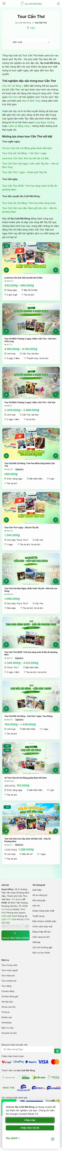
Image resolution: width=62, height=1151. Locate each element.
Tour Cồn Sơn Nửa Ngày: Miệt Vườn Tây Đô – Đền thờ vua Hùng (30, 589)
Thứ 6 (19, 540)
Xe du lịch (43, 358)
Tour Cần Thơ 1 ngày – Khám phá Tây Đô (24, 172)
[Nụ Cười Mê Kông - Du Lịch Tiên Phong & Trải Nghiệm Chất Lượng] (31, 3)
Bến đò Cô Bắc (31, 290)
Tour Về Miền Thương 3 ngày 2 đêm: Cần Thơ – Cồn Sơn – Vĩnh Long (30, 340)
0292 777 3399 (8, 919)
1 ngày (10, 544)
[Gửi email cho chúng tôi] (18, 926)
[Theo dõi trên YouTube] (27, 926)
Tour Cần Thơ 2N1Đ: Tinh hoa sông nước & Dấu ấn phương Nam (31, 653)
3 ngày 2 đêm (13, 358)
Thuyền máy (32, 358)
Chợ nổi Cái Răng (11, 85)
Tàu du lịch (29, 295)
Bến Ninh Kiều (35, 479)
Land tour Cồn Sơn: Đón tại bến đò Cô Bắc (25, 158)
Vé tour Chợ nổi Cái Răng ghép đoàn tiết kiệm (27, 148)
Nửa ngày (11, 608)
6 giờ (15, 295)
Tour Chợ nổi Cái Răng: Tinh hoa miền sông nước (29, 203)
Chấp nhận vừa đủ (30, 1127)
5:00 (9, 479)
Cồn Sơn (13, 96)
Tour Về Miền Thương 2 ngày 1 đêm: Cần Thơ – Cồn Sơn (29, 402)
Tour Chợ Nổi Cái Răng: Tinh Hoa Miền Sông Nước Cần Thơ (29, 464)
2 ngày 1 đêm (13, 419)
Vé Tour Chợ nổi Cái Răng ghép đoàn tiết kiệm (25, 778)
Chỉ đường (17, 899)
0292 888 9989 (9, 916)
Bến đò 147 (27, 854)
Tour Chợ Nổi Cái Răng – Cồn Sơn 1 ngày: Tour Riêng (28, 716)
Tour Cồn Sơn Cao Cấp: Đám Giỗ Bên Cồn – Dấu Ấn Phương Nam (27, 840)
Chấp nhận (30, 1120)
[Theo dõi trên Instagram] (8, 926)
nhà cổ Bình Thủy (31, 100)
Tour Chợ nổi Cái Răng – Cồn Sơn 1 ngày (24, 153)
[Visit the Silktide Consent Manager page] (52, 1139)
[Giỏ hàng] (58, 3)
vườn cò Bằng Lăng (18, 126)
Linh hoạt (11, 353)
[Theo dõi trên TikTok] (13, 926)
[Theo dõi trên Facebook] (4, 926)
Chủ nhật (11, 540)
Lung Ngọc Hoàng (44, 122)
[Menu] (4, 3)
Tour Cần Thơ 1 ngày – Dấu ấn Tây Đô (21, 527)
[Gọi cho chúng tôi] (22, 926)
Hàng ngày (12, 290)
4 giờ (9, 295)
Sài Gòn (35, 353)
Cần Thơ (26, 353)
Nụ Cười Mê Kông (23, 23)
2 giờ (51, 790)
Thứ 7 (25, 540)
